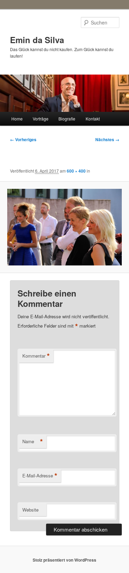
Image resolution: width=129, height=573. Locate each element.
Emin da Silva (37, 40)
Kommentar (36, 355)
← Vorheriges (23, 139)
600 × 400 (76, 171)
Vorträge (41, 119)
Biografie (66, 119)
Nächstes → (107, 139)
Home (17, 119)
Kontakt (93, 119)
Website (30, 509)
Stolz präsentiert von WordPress (64, 560)
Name (32, 441)
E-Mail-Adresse (39, 475)
